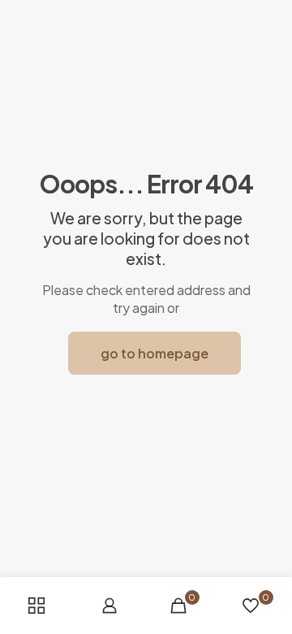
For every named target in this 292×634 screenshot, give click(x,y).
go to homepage (154, 353)
